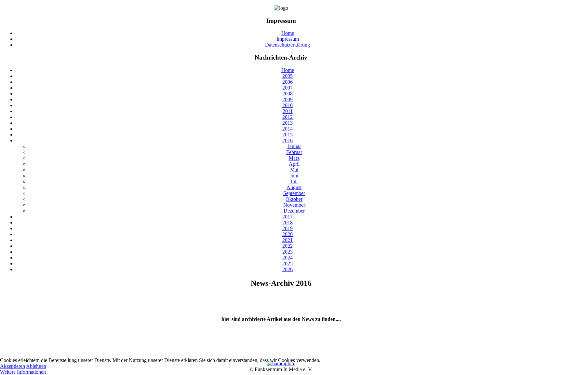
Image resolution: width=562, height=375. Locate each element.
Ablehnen (36, 366)
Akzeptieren (12, 366)
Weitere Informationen (23, 372)
